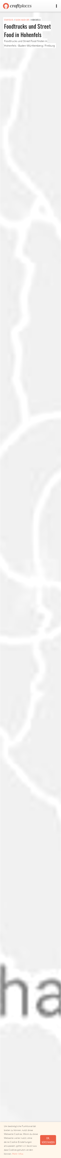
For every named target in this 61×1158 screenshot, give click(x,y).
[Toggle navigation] (56, 6)
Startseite (8, 19)
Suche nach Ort (22, 19)
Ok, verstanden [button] (48, 1140)
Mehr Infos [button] (17, 1153)
